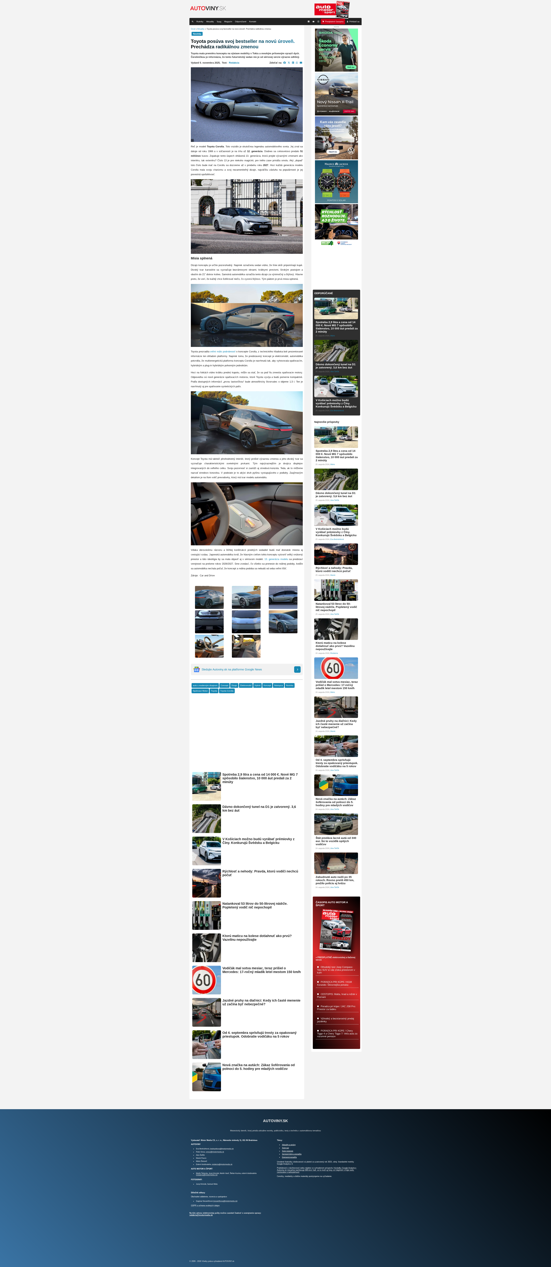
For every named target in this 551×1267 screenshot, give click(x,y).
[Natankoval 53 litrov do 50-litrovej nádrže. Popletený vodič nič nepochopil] (206, 928)
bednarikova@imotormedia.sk (222, 1149)
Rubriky (199, 21)
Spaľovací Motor (200, 691)
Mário (332, 336)
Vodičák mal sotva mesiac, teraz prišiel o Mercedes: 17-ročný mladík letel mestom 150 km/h (261, 970)
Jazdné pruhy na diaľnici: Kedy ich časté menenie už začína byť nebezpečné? (261, 1002)
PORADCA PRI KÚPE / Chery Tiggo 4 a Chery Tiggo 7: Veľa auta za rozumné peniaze (337, 1033)
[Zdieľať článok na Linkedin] (293, 62)
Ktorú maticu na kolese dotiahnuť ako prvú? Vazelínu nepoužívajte (335, 646)
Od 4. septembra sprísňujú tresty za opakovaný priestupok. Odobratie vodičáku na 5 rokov (259, 1034)
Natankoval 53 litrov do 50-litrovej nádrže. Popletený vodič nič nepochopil (255, 905)
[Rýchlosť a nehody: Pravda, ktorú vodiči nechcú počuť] (206, 896)
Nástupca (278, 685)
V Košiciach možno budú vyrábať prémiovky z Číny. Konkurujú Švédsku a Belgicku (258, 841)
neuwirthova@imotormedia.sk (225, 1201)
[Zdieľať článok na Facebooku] (284, 62)
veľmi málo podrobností (222, 351)
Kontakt (252, 21)
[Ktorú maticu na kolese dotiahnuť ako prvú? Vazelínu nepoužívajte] (206, 961)
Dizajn (234, 685)
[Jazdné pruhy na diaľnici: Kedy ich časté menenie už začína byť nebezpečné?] (206, 1025)
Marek (332, 575)
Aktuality (210, 21)
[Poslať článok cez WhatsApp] (297, 62)
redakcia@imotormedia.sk (222, 1164)
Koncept (267, 685)
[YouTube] (313, 21)
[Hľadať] (192, 21)
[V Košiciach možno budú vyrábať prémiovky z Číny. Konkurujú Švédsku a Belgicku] (206, 864)
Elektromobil (245, 685)
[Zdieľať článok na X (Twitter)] (289, 62)
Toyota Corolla (226, 691)
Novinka (289, 685)
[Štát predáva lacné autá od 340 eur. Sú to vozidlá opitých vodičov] (336, 834)
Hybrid (257, 685)
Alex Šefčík (334, 372)
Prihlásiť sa (354, 21)
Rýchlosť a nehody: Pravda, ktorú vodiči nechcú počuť (334, 569)
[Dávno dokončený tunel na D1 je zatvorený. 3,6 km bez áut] (206, 832)
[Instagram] (318, 21)
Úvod (193, 29)
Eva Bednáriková (337, 411)
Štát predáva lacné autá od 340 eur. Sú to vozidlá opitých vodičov (336, 841)
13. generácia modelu (276, 559)
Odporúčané (240, 21)
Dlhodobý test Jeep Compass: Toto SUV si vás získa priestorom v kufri (336, 970)
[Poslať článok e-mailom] (301, 62)
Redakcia (234, 62)
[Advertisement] (247, 737)
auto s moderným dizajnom (205, 685)
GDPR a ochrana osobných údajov (205, 1205)
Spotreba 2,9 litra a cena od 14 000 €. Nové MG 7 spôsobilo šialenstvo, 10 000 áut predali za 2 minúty (260, 778)
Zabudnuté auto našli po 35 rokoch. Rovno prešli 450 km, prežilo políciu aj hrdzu (335, 880)
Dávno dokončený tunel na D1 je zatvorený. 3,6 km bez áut (336, 366)
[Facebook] (308, 21)
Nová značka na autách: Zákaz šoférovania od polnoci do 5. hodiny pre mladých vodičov (258, 1067)
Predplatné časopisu (334, 21)
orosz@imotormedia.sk (215, 1152)
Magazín (228, 21)
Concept (224, 685)
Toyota (214, 691)
